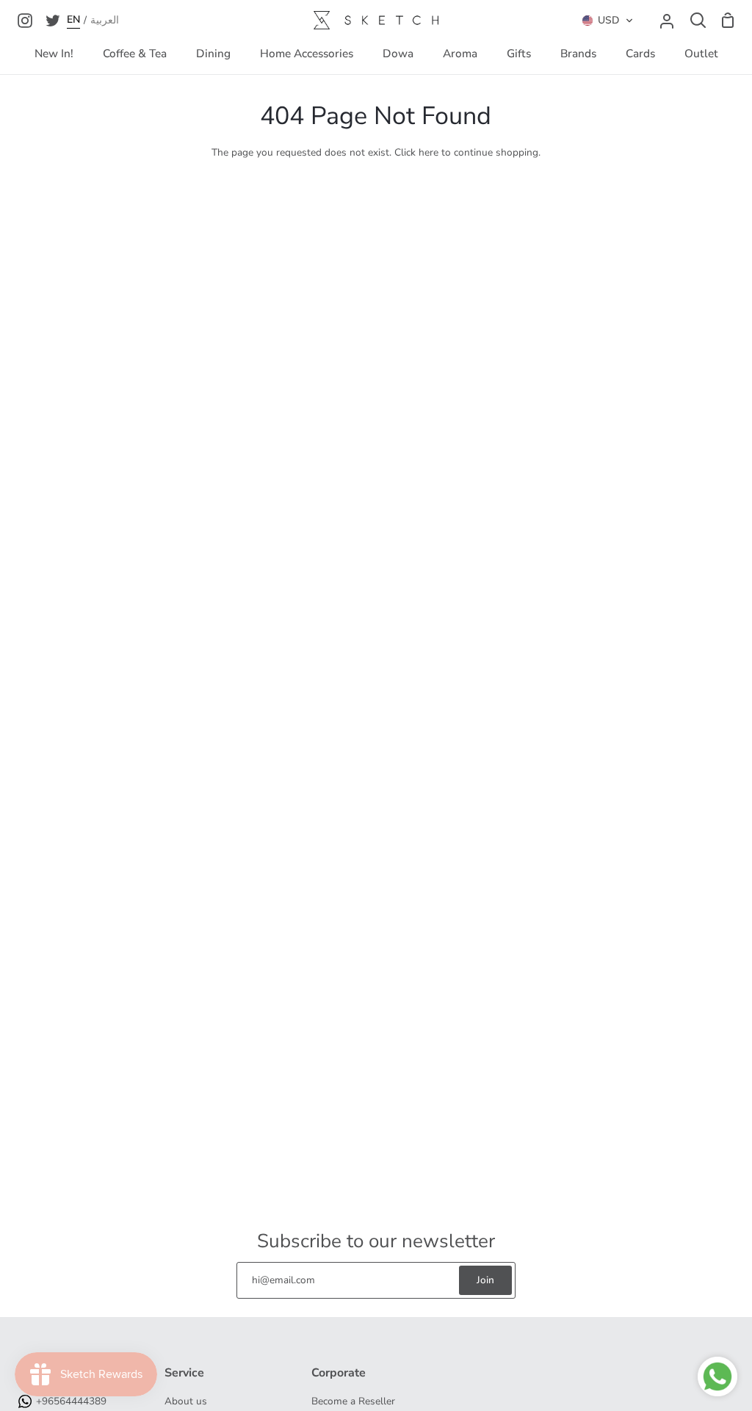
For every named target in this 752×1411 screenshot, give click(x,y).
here (428, 152)
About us (185, 1401)
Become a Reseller (353, 1401)
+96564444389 (71, 1401)
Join (485, 1280)
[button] (608, 20)
